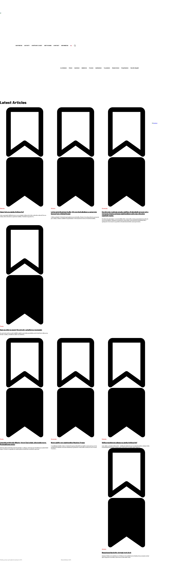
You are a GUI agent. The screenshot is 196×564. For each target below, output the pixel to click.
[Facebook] (191, 559)
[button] (75, 45)
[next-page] (195, 108)
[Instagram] (194, 559)
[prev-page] (153, 108)
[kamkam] (159, 143)
